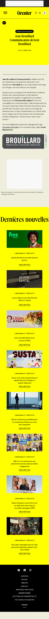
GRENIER (24, 605)
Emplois (24, 583)
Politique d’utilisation (24, 600)
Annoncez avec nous (24, 589)
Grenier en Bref (24, 593)
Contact (24, 586)
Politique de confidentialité (24, 596)
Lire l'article (24, 265)
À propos (24, 576)
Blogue (24, 579)
